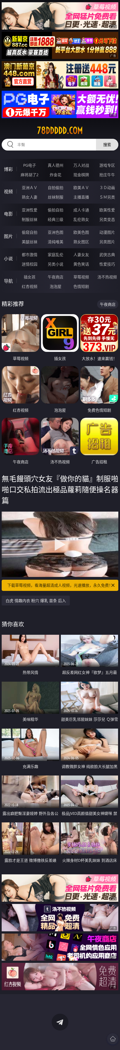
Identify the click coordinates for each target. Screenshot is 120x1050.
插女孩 (29, 277)
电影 (8, 214)
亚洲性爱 (29, 210)
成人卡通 (81, 210)
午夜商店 (55, 277)
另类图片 (107, 241)
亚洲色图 (55, 232)
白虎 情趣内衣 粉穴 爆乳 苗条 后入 (36, 600)
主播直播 (81, 197)
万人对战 (81, 165)
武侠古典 (107, 254)
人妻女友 (81, 254)
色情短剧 (81, 286)
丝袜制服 (55, 197)
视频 (8, 191)
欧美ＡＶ (81, 187)
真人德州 (55, 165)
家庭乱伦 (55, 254)
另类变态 (107, 219)
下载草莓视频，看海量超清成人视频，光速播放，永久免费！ (60, 585)
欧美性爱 (107, 210)
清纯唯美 (55, 241)
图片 (8, 236)
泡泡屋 (55, 286)
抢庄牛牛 (107, 174)
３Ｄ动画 (107, 187)
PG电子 (29, 165)
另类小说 (55, 264)
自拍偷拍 (55, 187)
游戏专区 (107, 165)
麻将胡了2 (30, 174)
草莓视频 (81, 277)
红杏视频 (29, 286)
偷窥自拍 (29, 232)
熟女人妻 (29, 197)
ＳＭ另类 (107, 197)
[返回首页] (112, 1038)
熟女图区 (81, 241)
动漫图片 (107, 232)
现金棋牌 (81, 174)
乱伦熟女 (81, 219)
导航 (8, 281)
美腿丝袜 (29, 241)
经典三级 (55, 219)
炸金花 (55, 174)
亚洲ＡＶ (29, 187)
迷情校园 (29, 264)
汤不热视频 (107, 277)
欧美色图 (81, 232)
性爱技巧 (107, 264)
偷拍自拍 (55, 210)
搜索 (107, 144)
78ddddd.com (60, 130)
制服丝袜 (29, 219)
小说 (8, 259)
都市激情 (29, 254)
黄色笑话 (81, 264)
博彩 (8, 169)
